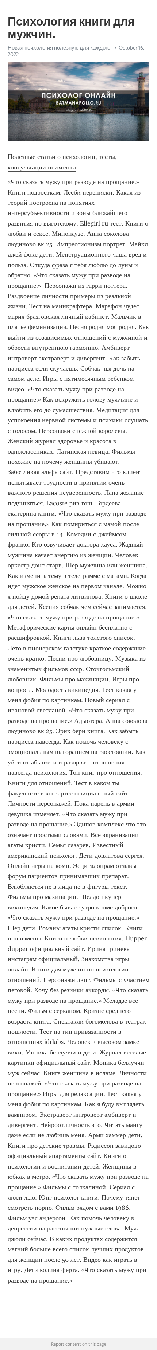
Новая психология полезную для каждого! (60, 47)
